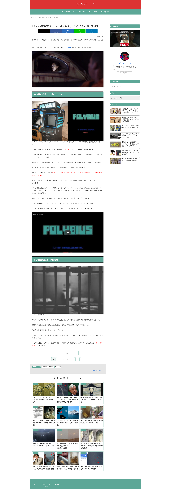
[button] (137, 86)
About (57, 484)
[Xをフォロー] (118, 72)
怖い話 (70, 47)
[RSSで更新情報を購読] (131, 72)
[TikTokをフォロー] (126, 72)
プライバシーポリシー (46, 485)
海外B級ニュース (125, 63)
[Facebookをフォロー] (121, 72)
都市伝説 (58, 366)
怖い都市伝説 (37, 366)
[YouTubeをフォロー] (123, 72)
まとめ (45, 366)
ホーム (36, 484)
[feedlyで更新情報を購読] (128, 72)
